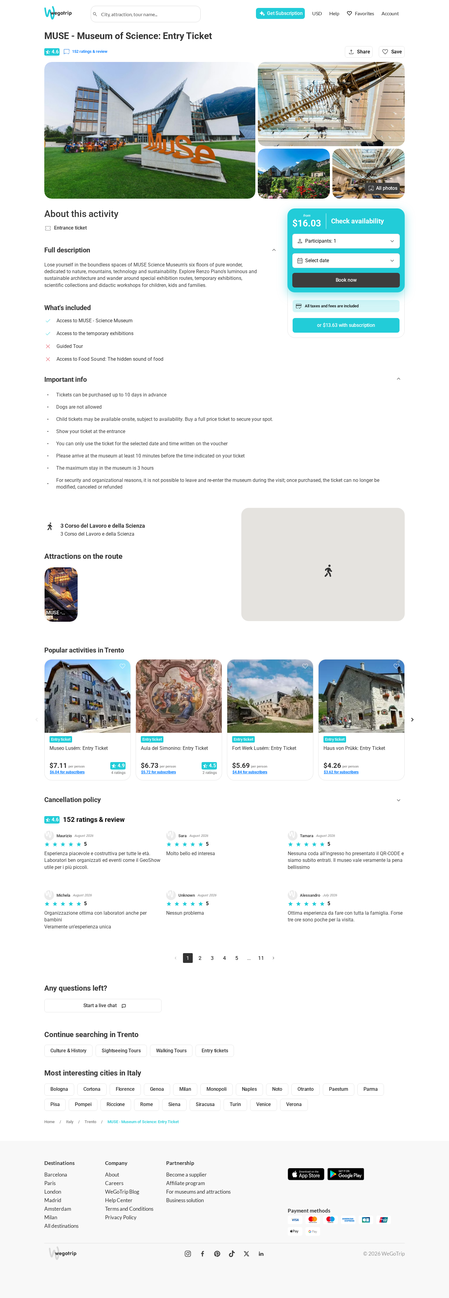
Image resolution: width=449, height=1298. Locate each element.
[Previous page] (175, 958)
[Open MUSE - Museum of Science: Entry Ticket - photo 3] (294, 174)
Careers (114, 1183)
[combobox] (148, 14)
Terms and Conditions (129, 1209)
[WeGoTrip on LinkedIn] (261, 1254)
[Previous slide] (37, 720)
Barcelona (55, 1174)
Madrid (52, 1200)
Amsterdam (57, 1209)
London (52, 1191)
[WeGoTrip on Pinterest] (217, 1254)
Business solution (185, 1200)
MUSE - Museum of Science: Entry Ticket (143, 1121)
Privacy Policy (121, 1217)
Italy (69, 1121)
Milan (50, 1217)
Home (49, 1121)
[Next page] (273, 958)
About (112, 1174)
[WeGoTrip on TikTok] (232, 1254)
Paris (50, 1183)
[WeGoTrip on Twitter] (246, 1254)
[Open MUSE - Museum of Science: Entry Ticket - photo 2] (331, 104)
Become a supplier (186, 1174)
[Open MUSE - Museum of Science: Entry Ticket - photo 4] (368, 174)
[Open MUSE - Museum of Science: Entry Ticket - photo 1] (149, 130)
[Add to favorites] (122, 666)
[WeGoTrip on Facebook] (202, 1254)
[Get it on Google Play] (345, 1174)
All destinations (61, 1226)
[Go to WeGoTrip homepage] (63, 13)
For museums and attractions (198, 1191)
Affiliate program (185, 1183)
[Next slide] (412, 720)
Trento (90, 1121)
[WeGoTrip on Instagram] (188, 1254)
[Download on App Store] (306, 1174)
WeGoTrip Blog (122, 1191)
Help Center (119, 1200)
